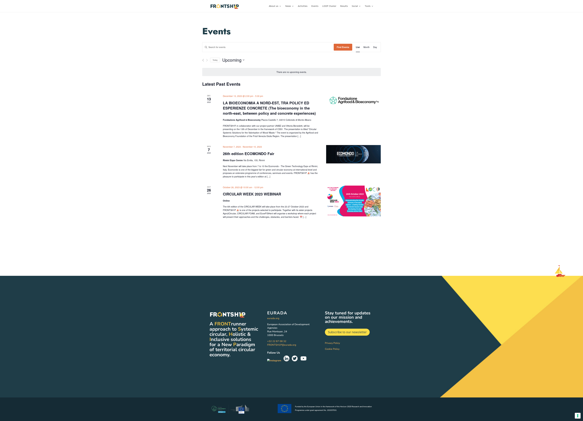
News (288, 6)
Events (314, 6)
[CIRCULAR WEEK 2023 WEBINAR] (353, 201)
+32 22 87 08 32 (276, 341)
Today (215, 60)
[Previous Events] (203, 60)
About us (273, 6)
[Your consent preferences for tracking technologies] (578, 416)
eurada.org (273, 318)
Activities (302, 6)
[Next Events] (207, 60)
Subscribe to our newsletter (347, 332)
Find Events (343, 47)
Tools (367, 6)
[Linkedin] (286, 360)
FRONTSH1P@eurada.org (281, 345)
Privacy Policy (332, 343)
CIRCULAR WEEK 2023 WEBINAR (252, 194)
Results (344, 6)
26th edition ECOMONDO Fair (248, 153)
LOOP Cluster (329, 6)
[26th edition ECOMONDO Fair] (353, 154)
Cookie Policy (332, 349)
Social (355, 6)
